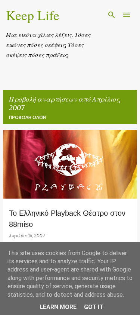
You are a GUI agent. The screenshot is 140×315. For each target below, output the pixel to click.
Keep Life (32, 15)
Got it (93, 307)
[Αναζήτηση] (111, 15)
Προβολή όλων (27, 117)
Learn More (58, 307)
